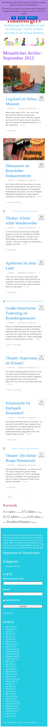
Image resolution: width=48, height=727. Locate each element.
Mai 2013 (9, 689)
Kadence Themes (32, 722)
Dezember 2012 (11, 701)
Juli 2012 (9, 714)
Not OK (21, 18)
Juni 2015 (9, 634)
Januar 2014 (10, 676)
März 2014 (9, 671)
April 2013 (9, 691)
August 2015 (10, 629)
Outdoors (33, 522)
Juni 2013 (9, 686)
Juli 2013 (9, 684)
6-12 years (23, 517)
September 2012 (11, 709)
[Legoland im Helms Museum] (24, 79)
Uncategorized (31, 108)
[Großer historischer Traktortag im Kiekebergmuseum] (24, 301)
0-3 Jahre (8, 202)
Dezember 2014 (11, 649)
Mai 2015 (9, 637)
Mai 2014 (9, 666)
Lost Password (8, 613)
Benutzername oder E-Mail (13, 579)
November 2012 (11, 704)
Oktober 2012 (10, 706)
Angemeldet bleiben (12, 600)
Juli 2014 (9, 661)
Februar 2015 (10, 644)
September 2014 (11, 657)
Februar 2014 (10, 674)
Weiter (23, 125)
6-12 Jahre (14, 439)
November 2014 (11, 652)
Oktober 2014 (10, 654)
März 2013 (9, 694)
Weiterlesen (32, 18)
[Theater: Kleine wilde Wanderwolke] (24, 211)
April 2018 (9, 627)
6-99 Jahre (14, 292)
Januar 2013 (10, 699)
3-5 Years (38, 512)
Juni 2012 (9, 716)
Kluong (12, 108)
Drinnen (14, 130)
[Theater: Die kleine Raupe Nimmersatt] (24, 448)
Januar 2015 (10, 647)
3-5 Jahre (8, 130)
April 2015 (9, 639)
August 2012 (10, 711)
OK (14, 18)
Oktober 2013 (10, 681)
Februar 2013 (10, 696)
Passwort (6, 589)
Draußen (19, 344)
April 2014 (9, 669)
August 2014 (10, 659)
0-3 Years (18, 512)
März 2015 (9, 642)
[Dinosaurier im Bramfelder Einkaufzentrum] (24, 149)
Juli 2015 (9, 632)
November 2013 (11, 679)
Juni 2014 (9, 664)
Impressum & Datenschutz (21, 553)
